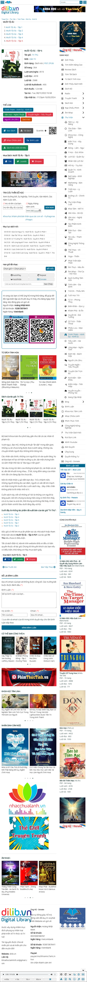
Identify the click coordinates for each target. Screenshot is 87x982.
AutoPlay (17, 275)
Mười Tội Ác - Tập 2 (14, 30)
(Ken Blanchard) (72, 563)
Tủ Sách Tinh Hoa (72, 79)
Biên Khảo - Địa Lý (76, 306)
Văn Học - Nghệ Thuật (14, 114)
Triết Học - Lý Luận (74, 190)
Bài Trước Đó (11, 567)
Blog (67, 402)
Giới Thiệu (69, 60)
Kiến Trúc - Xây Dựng (74, 142)
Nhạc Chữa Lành (14, 140)
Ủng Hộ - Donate (72, 461)
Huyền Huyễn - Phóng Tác (74, 392)
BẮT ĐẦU (50, 269)
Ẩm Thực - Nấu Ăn (76, 267)
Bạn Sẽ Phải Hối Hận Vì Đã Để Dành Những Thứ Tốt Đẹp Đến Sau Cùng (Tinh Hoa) (42, 770)
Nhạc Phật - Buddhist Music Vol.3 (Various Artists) (29, 888)
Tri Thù (35, 55)
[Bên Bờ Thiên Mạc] (72, 761)
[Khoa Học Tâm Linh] (72, 46)
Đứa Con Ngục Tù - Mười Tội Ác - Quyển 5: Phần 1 (25, 232)
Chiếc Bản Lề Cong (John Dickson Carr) (35, 658)
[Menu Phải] (84, 3)
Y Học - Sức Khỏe (75, 152)
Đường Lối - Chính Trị (76, 197)
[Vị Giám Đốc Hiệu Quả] (72, 599)
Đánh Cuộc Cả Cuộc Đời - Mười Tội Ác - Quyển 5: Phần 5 (27, 246)
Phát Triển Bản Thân (74, 262)
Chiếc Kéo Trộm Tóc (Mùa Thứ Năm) (50, 658)
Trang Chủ (5, 19)
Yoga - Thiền (73, 256)
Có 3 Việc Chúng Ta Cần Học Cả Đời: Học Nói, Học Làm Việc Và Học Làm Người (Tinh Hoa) (14, 770)
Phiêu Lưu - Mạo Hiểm (75, 329)
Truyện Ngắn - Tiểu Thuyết (39, 114)
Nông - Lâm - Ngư (76, 148)
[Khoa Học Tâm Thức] (59, 11)
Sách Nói (26, 119)
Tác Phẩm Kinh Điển (74, 225)
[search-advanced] (70, 979)
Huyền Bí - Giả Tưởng (74, 316)
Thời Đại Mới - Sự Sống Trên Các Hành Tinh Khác (43, 711)
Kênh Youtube (71, 442)
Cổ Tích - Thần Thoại (74, 322)
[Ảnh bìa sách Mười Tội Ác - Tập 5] (12, 77)
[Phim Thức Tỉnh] (29, 686)
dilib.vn (13, 954)
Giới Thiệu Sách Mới (73, 84)
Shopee (38, 161)
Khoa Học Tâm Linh (73, 411)
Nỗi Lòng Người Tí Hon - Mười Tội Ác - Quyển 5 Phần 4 (27, 242)
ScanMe (40, 130)
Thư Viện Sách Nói (73, 433)
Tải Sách (27, 130)
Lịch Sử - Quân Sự (76, 157)
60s (7, 979)
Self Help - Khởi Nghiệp (75, 177)
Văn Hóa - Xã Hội (75, 213)
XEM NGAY (50, 207)
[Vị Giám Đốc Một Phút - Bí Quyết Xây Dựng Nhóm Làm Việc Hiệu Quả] (72, 541)
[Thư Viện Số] (8, 3)
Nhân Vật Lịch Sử (75, 161)
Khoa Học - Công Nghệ (75, 136)
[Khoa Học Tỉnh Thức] (29, 187)
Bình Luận (34, 140)
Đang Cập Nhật (74, 397)
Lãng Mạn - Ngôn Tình (75, 348)
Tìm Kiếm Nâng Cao (73, 65)
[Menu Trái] (2, 3)
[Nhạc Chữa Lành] (29, 815)
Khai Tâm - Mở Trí (75, 209)
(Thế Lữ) (67, 728)
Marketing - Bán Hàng (75, 184)
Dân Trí (33, 59)
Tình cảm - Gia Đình (74, 285)
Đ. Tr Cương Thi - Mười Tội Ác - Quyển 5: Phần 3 (24, 239)
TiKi (10, 161)
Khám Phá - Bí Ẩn (75, 311)
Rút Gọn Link (70, 437)
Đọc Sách (11, 130)
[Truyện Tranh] (29, 850)
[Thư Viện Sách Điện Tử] (72, 928)
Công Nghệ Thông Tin (76, 244)
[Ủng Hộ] (72, 51)
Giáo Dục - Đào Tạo (74, 231)
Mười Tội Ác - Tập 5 (14, 41)
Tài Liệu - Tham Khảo (75, 238)
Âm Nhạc (69, 113)
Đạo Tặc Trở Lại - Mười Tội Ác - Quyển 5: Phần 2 (24, 235)
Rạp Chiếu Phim (72, 108)
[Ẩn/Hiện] (83, 969)
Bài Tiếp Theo (47, 567)
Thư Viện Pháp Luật (74, 203)
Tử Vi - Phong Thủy (74, 301)
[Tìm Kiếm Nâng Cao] (70, 979)
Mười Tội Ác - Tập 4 (14, 37)
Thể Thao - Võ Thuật (74, 251)
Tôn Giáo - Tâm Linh (74, 129)
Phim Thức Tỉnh (72, 421)
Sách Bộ (68, 89)
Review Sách (70, 70)
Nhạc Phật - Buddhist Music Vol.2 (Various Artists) (47, 888)
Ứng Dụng (69, 452)
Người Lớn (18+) (12, 119)
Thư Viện (13, 19)
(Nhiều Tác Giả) (71, 674)
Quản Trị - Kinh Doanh (74, 171)
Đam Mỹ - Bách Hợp (75, 355)
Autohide (17, 279)
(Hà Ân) (70, 780)
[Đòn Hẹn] (72, 708)
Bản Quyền (70, 447)
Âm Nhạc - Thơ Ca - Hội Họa (76, 272)
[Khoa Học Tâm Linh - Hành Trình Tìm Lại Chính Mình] (72, 822)
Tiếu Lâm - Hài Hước (74, 342)
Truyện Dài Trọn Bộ (75, 372)
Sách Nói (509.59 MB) (16, 147)
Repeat (43, 275)
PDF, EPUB (49, 63)
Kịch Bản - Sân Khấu (74, 379)
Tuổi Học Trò (73, 295)
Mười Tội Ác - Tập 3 (14, 34)
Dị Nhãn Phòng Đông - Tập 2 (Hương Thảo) (8, 658)
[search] (81, 2)
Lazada (23, 161)
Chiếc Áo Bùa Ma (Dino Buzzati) (21, 658)
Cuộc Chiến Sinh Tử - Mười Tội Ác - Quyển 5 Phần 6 (26, 249)
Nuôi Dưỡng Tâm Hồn (75, 279)
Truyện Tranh (71, 98)
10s (18, 979)
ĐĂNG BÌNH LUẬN (29, 628)
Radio (67, 93)
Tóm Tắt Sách (71, 74)
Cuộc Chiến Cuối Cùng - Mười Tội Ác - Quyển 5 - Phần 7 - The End (29, 254)
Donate (43, 279)
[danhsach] (50, 979)
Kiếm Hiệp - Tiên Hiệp (75, 385)
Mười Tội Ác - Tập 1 (14, 27)
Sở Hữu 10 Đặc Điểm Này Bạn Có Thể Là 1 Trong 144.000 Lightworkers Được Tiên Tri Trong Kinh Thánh (15, 713)
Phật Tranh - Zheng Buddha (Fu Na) (9, 886)
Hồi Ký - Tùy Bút (75, 165)
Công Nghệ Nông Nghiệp (72, 427)
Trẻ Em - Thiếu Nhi (76, 291)
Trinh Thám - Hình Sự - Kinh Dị (27, 19)
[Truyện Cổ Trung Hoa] (72, 653)
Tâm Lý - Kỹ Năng (73, 123)
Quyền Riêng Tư (72, 456)
